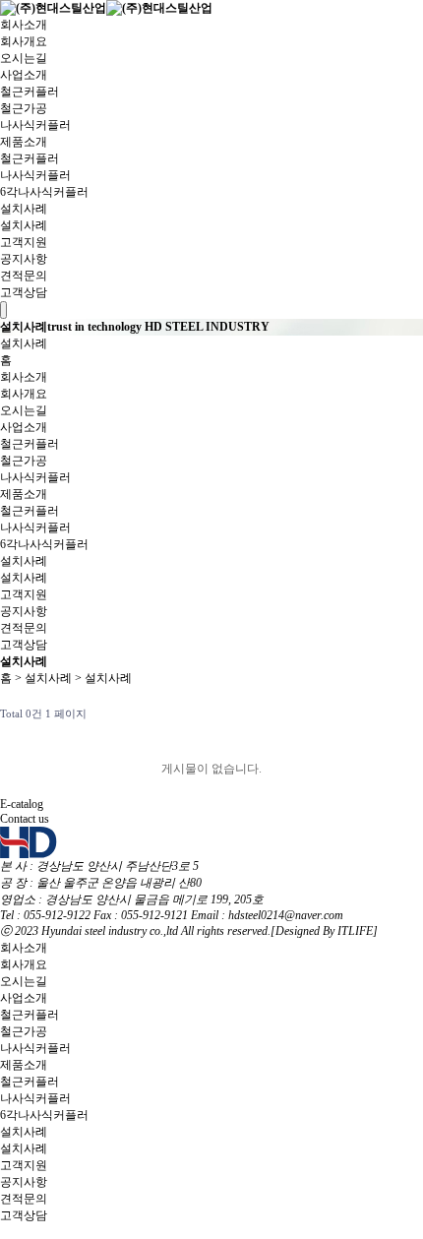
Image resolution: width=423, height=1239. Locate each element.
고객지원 (23, 242)
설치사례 (23, 209)
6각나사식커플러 (44, 192)
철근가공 (23, 108)
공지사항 (23, 259)
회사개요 (23, 41)
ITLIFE (355, 931)
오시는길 (23, 58)
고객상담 (23, 292)
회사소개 (23, 24)
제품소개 (23, 142)
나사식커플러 (35, 125)
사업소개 (23, 75)
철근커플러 (29, 91)
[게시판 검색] (404, 714)
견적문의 (23, 275)
